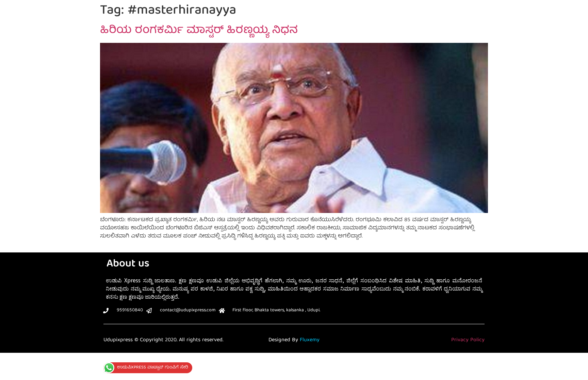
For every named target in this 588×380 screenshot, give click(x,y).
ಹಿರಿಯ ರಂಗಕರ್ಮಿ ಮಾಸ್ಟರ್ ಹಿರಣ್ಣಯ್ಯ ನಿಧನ (199, 30)
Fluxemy (310, 340)
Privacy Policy (468, 340)
